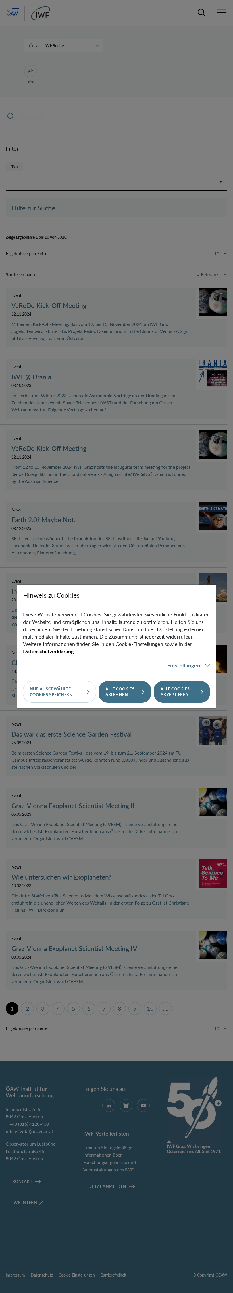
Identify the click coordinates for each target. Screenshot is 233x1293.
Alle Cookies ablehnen (120, 691)
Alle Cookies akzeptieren (175, 691)
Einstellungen (183, 665)
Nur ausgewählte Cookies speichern (51, 691)
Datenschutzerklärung (48, 651)
